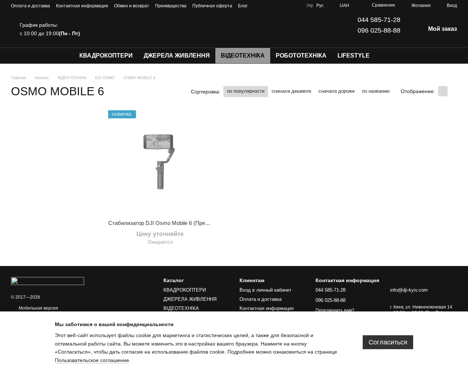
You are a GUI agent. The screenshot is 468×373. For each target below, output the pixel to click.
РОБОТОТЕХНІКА (301, 55)
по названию (376, 91)
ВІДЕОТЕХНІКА (243, 55)
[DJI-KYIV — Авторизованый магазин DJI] (47, 280)
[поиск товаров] (388, 56)
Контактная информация (82, 5)
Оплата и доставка (30, 5)
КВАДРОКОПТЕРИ (106, 55)
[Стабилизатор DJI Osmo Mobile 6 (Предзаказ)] (160, 162)
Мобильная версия (38, 308)
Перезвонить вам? (335, 310)
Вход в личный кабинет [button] (265, 290)
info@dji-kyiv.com (375, 40)
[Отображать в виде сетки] (443, 91)
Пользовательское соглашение (92, 360)
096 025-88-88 (379, 30)
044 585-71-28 (379, 19)
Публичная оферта (212, 5)
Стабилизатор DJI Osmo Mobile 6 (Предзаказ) (166, 223)
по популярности (245, 91)
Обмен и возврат (131, 5)
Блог (243, 5)
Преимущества (170, 5)
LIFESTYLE (353, 55)
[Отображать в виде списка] (452, 91)
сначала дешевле (291, 91)
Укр (309, 5)
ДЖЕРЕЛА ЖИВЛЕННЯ (177, 55)
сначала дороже (336, 91)
